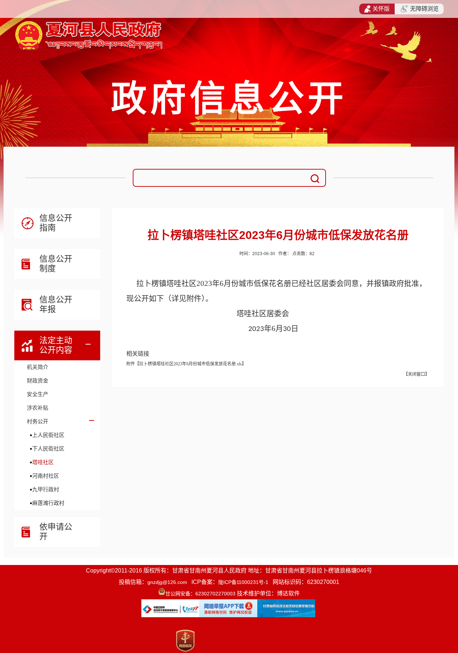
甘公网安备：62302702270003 (200, 593)
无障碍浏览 (424, 9)
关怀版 (381, 9)
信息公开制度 (55, 263)
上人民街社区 (48, 435)
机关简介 (37, 367)
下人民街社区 (48, 448)
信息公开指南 (55, 222)
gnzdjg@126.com (167, 582)
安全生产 (37, 394)
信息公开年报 (55, 304)
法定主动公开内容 (55, 345)
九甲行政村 (45, 489)
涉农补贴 (37, 408)
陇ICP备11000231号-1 (243, 582)
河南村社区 (45, 476)
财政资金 (37, 380)
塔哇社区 (43, 462)
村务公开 (37, 421)
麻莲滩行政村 (48, 503)
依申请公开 (55, 531)
